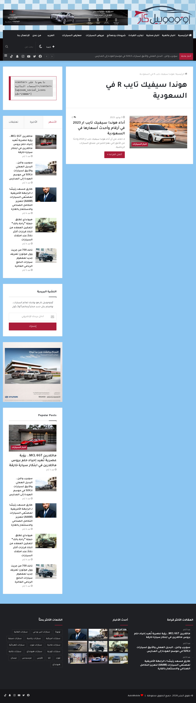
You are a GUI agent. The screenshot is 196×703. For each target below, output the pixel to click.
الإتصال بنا (23, 35)
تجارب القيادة (136, 35)
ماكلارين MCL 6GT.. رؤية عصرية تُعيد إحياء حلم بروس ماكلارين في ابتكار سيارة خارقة (21, 144)
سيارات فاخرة (53, 645)
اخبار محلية (152, 35)
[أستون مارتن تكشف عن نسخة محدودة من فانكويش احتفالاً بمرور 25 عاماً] (77, 646)
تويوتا (57, 632)
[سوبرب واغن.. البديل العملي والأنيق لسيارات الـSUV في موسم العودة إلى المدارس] (45, 168)
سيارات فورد (36, 645)
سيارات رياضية (34, 638)
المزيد (50, 35)
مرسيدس (27, 658)
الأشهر (52, 122)
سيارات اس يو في (41, 632)
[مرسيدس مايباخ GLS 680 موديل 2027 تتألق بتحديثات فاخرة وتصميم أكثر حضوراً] (118, 658)
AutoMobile (134, 696)
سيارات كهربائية (16, 645)
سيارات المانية (21, 632)
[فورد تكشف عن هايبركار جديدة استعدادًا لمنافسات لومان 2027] (98, 658)
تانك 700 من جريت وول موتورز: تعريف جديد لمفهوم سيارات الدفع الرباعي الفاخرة (21, 258)
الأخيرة (33, 122)
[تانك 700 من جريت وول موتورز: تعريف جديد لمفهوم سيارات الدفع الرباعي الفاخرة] (45, 255)
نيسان (14, 658)
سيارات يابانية (15, 651)
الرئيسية (183, 35)
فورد (58, 658)
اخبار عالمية (168, 35)
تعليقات (13, 122)
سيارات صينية (15, 638)
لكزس (40, 658)
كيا (49, 658)
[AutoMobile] (163, 15)
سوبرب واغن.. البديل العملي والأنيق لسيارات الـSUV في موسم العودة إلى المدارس (136, 56)
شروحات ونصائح (116, 35)
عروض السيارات (95, 35)
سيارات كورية (53, 651)
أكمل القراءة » (114, 155)
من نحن (36, 35)
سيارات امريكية (53, 638)
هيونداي (56, 665)
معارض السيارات (72, 35)
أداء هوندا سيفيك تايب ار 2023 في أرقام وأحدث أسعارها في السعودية (99, 128)
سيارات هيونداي (34, 651)
